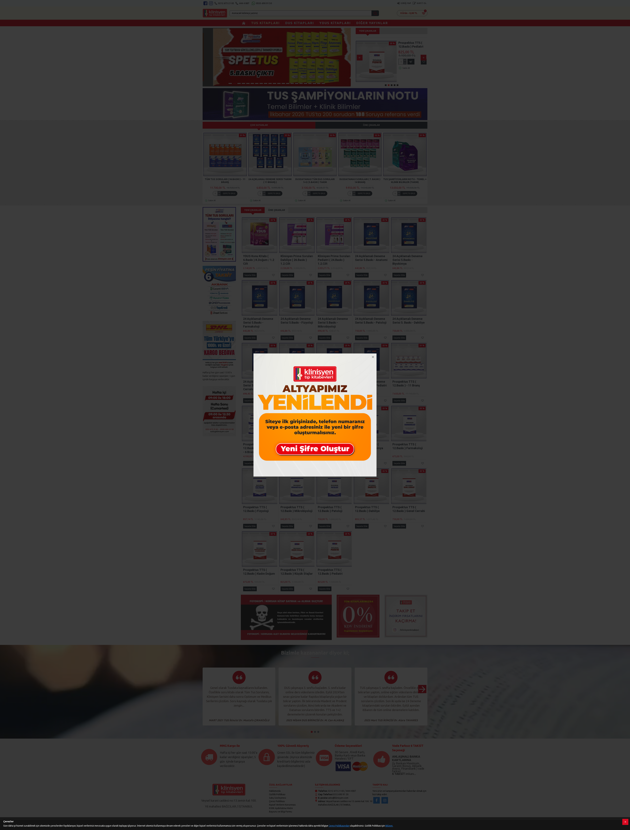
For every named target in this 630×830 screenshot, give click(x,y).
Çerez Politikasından (339, 825)
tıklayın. (389, 825)
